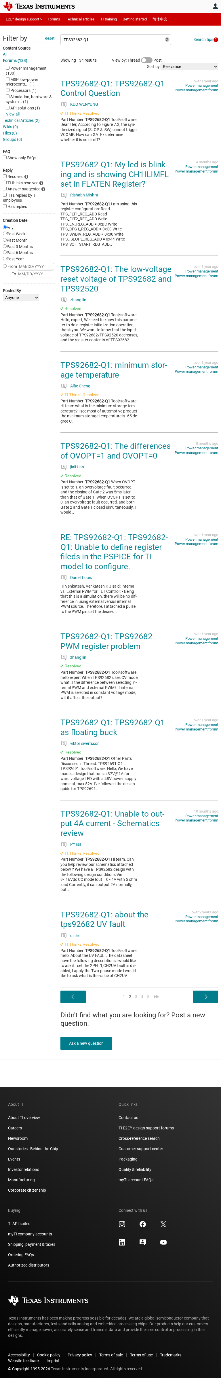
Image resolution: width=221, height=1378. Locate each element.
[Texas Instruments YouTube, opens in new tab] (163, 1244)
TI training (108, 19)
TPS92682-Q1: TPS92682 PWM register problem (106, 641)
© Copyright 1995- (29, 1368)
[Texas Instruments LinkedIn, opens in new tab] (122, 1244)
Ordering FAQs (21, 1254)
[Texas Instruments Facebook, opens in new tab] (142, 1226)
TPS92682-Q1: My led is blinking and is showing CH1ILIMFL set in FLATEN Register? (114, 174)
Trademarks (170, 1355)
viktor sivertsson (85, 743)
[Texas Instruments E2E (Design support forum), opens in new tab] (142, 1244)
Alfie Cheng (80, 386)
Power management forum (196, 90)
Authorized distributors (28, 1265)
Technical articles (80, 19)
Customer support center (141, 1148)
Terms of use (141, 1355)
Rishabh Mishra (84, 195)
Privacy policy (80, 1355)
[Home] (43, 6)
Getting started (135, 19)
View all (13, 114)
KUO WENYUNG (84, 104)
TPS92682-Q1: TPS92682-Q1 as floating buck (112, 727)
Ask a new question (86, 1043)
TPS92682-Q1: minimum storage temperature (113, 370)
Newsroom (18, 1138)
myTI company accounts (30, 1234)
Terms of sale (111, 1355)
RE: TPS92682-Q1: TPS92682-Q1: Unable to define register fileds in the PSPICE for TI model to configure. (114, 552)
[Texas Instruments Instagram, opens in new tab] (122, 1226)
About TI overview (24, 1117)
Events (14, 1159)
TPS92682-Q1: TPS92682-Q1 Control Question (112, 88)
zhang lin (78, 300)
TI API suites (19, 1223)
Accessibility (19, 1355)
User (215, 6)
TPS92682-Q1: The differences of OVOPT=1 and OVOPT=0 (115, 451)
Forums (54, 19)
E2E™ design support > (24, 19)
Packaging (128, 1159)
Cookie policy (48, 1355)
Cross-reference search (139, 1138)
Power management (201, 85)
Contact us (128, 1117)
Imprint (53, 1360)
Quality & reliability (135, 1169)
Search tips (203, 39)
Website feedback (23, 1360)
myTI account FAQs (136, 1180)
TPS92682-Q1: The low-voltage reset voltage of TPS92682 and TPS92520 (116, 278)
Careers (15, 1128)
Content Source (17, 48)
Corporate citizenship (27, 1190)
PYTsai (76, 844)
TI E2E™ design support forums (146, 1128)
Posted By (12, 290)
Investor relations (23, 1169)
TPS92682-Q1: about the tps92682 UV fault (104, 919)
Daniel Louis (81, 577)
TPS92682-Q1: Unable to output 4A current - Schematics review (112, 823)
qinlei (74, 935)
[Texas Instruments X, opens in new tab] (163, 1226)
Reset (50, 38)
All (5, 54)
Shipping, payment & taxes (31, 1244)
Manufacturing (21, 1180)
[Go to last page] (156, 997)
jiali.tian (77, 467)
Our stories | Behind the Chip (33, 1148)
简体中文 (160, 19)
